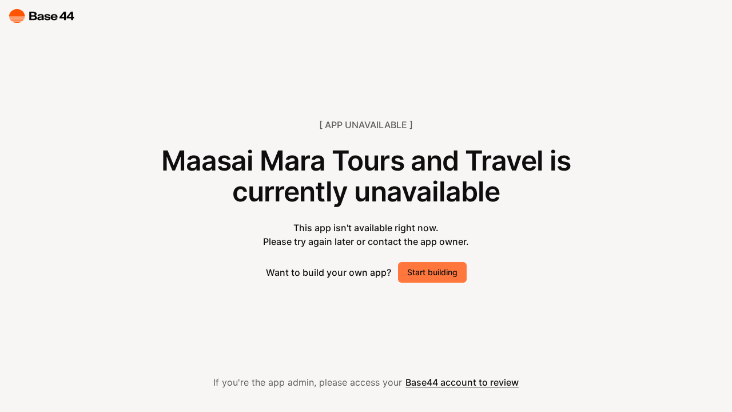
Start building (432, 272)
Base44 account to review (462, 382)
